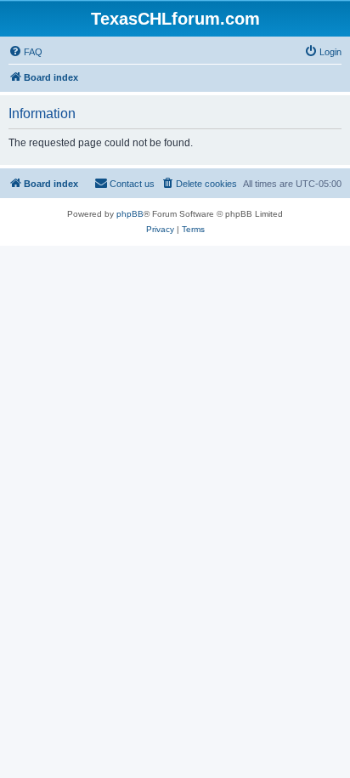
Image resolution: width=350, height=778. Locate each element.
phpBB (130, 214)
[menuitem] (25, 52)
